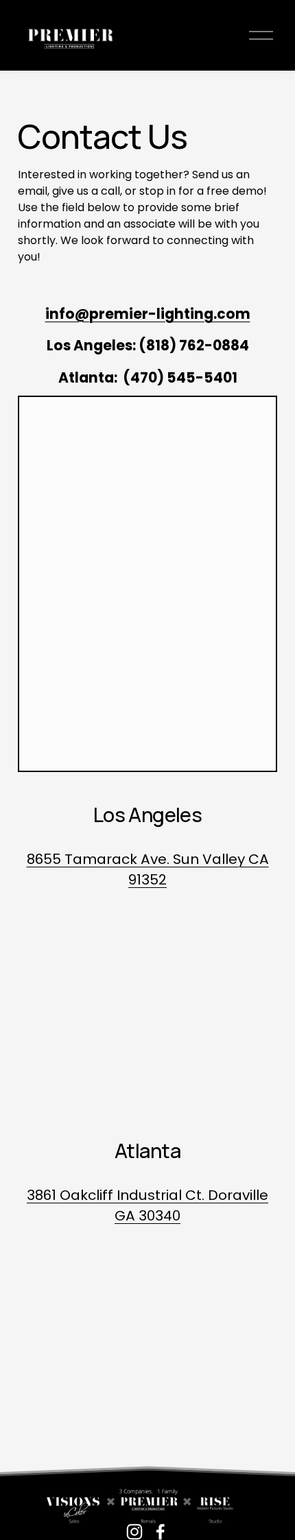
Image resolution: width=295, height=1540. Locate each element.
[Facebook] (160, 1532)
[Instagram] (134, 1532)
